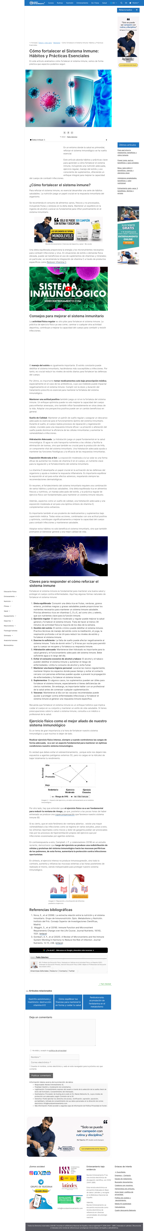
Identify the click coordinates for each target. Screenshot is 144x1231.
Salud (104, 3)
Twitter (72, 971)
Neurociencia (9, 626)
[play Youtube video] (68, 289)
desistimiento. (120, 1200)
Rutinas (60, 3)
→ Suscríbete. (120, 1172)
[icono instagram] (31, 1174)
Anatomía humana (10, 640)
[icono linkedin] (44, 1174)
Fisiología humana (10, 631)
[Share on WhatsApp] (72, 132)
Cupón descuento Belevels (125, 1210)
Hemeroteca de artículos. (125, 1189)
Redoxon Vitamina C (56, 262)
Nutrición (69, 3)
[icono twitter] (40, 1174)
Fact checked (106, 984)
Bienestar (56, 43)
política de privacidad (57, 1051)
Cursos (51, 3)
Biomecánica (8, 645)
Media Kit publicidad (123, 1204)
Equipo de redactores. (123, 1179)
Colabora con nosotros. (124, 1185)
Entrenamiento (82, 3)
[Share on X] (64, 132)
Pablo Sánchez (72, 137)
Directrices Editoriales (39, 971)
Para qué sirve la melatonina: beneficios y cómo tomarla (127, 152)
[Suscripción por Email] (126, 2)
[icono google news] (48, 1174)
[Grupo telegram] (130, 2)
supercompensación (65, 814)
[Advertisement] (68, 25)
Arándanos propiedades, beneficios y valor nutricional (127, 180)
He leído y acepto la (49, 1051)
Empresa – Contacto (123, 1175)
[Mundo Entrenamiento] (37, 3)
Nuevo (135, 3)
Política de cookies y (123, 1198)
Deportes (7, 621)
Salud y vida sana (45, 43)
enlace (43, 933)
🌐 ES (112, 3)
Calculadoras (120, 1207)
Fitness (6, 606)
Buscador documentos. (124, 1182)
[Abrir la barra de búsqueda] (121, 3)
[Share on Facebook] (68, 132)
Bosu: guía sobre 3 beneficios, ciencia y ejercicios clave (126, 170)
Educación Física (10, 591)
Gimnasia (7, 635)
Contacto (63, 971)
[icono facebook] (36, 1174)
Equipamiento (9, 616)
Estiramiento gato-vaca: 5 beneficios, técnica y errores (128, 190)
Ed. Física (95, 3)
